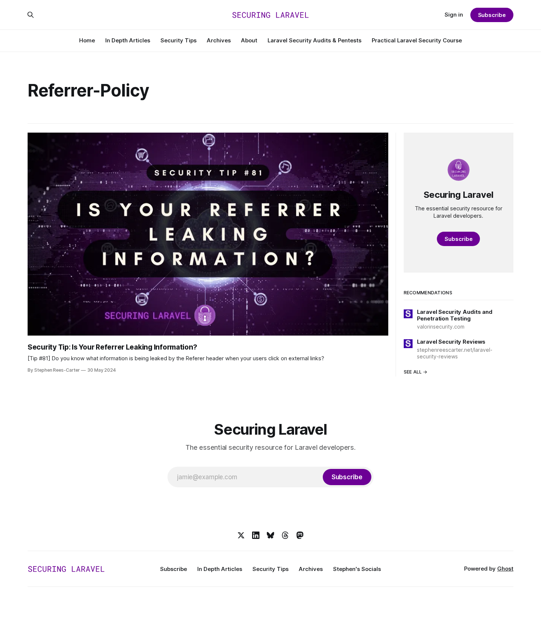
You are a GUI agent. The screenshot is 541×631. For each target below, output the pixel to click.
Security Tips (178, 40)
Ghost (505, 568)
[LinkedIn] (255, 535)
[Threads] (285, 535)
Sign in (454, 14)
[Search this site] (30, 15)
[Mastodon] (300, 535)
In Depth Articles (127, 40)
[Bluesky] (270, 535)
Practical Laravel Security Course (417, 40)
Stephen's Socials (357, 568)
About (249, 40)
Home (87, 40)
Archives (219, 40)
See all (413, 372)
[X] (241, 535)
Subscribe (492, 14)
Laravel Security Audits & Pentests (314, 40)
